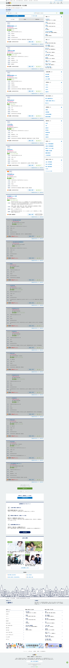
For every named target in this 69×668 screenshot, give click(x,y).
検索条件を (16, 15)
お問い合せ (7, 639)
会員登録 (61, 3)
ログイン (7, 616)
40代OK (46, 87)
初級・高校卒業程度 (48, 166)
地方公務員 (47, 74)
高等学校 (46, 134)
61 (28, 491)
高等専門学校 (47, 132)
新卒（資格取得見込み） (49, 98)
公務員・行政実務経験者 (49, 146)
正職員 (46, 109)
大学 (46, 125)
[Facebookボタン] (10, 602)
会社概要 (34, 651)
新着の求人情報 (8, 623)
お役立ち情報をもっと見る (25, 567)
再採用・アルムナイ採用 (49, 148)
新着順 (25, 19)
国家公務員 (47, 76)
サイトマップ (25, 651)
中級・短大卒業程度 (48, 164)
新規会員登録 (25, 532)
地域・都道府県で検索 (9, 625)
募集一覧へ (41, 44)
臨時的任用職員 (47, 116)
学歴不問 (46, 137)
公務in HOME (8, 611)
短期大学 (46, 127)
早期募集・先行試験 (48, 150)
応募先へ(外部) (31, 41)
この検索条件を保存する (24, 497)
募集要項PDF (35, 44)
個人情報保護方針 (42, 651)
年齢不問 (46, 91)
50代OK (46, 89)
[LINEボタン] (8, 602)
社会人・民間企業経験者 (49, 143)
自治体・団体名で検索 (9, 632)
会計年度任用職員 (48, 114)
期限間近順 (37, 19)
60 (26, 491)
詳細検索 (51, 3)
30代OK (46, 84)
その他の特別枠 (47, 155)
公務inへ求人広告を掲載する (34, 661)
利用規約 (38, 651)
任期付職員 (47, 112)
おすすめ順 (12, 19)
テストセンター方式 (48, 171)
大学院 (46, 123)
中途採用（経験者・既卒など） (50, 100)
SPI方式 (46, 168)
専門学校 (46, 130)
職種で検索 (7, 627)
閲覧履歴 (58, 3)
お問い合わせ (30, 651)
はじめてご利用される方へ (9, 634)
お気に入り (54, 3)
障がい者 (46, 103)
